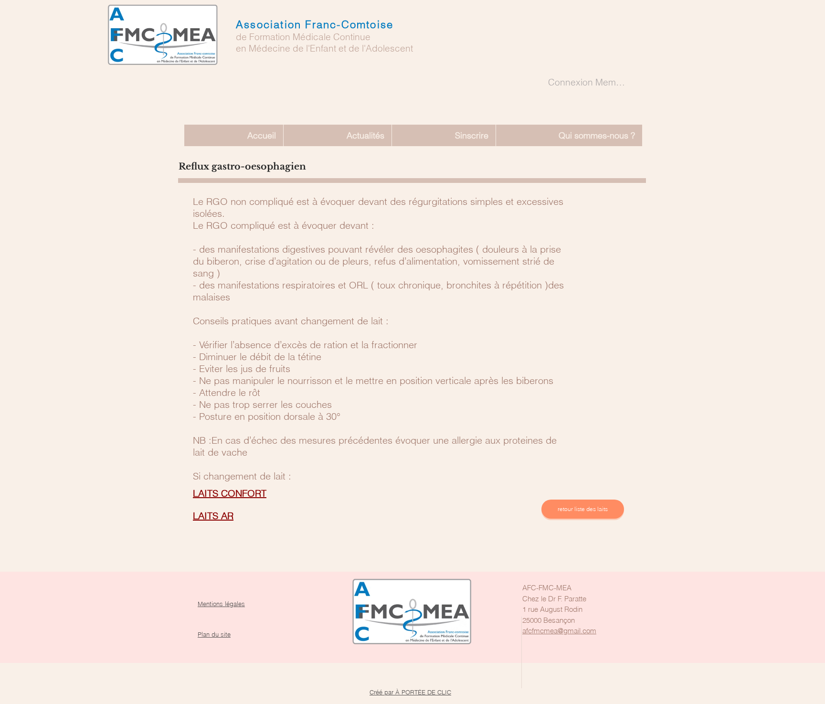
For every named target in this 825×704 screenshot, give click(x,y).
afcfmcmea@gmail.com (559, 630)
